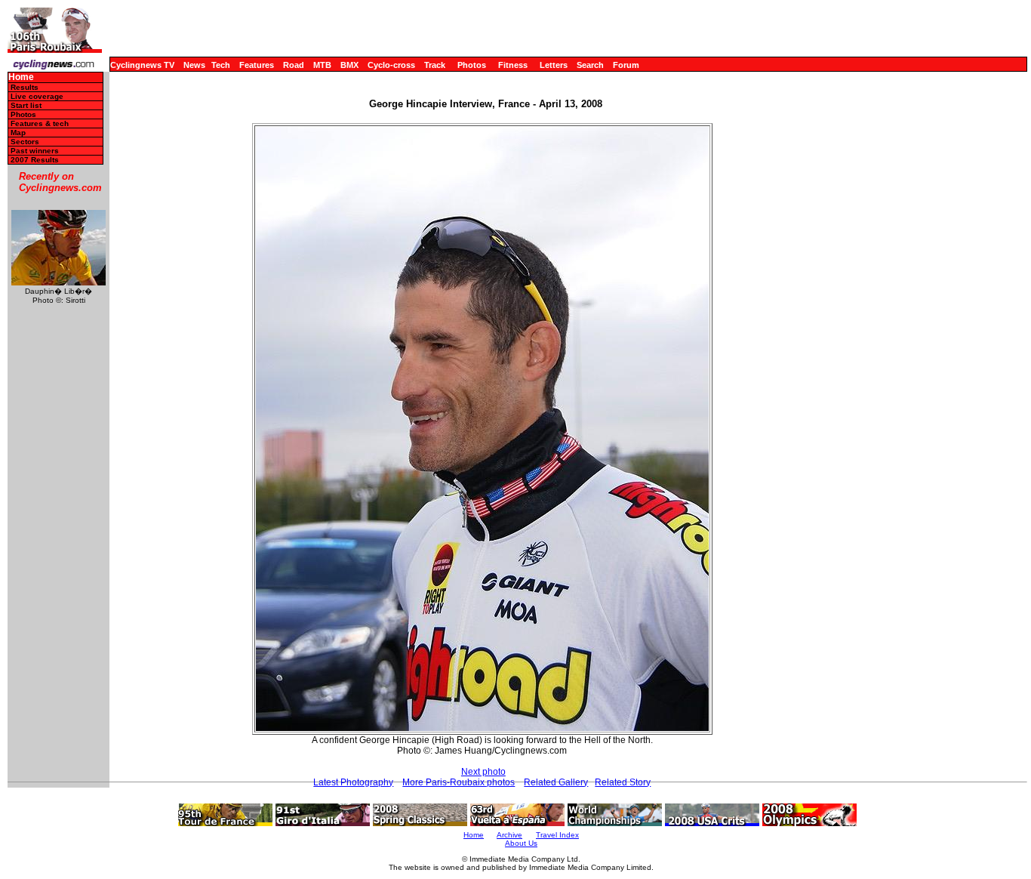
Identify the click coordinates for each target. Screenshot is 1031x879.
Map (18, 132)
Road (293, 64)
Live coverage (37, 96)
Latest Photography (353, 782)
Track (434, 64)
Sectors (25, 141)
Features (256, 64)
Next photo (483, 771)
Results (24, 87)
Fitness (513, 64)
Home (21, 77)
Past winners (35, 150)
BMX (349, 64)
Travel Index (557, 835)
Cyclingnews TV (142, 64)
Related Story (623, 782)
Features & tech (40, 123)
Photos (471, 64)
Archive (509, 835)
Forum (626, 64)
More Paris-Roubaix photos (458, 782)
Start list (26, 105)
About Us (521, 843)
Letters (554, 64)
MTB (322, 64)
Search (590, 64)
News (194, 64)
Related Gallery (556, 782)
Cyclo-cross (391, 64)
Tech (220, 64)
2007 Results (35, 160)
